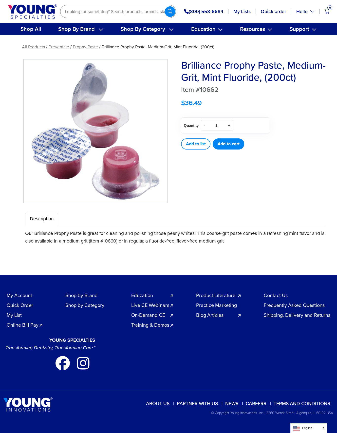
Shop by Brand (81, 295)
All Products (33, 47)
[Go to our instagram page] (83, 362)
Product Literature (215, 295)
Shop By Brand (76, 29)
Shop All (30, 29)
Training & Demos (150, 325)
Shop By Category (143, 29)
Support (299, 29)
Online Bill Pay (22, 325)
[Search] (170, 11)
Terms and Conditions (302, 403)
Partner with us (197, 403)
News (231, 403)
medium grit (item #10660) (90, 241)
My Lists (242, 11)
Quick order (273, 11)
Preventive (59, 47)
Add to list (196, 144)
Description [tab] (42, 218)
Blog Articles (210, 315)
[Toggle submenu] (100, 29)
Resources (252, 29)
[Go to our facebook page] (63, 362)
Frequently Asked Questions (294, 305)
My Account (19, 295)
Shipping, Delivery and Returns (297, 315)
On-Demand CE (148, 315)
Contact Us (276, 295)
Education (203, 29)
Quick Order (20, 305)
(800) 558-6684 (206, 11)
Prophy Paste (85, 47)
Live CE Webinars (150, 305)
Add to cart (229, 144)
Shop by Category (84, 305)
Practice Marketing (216, 305)
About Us (157, 403)
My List (14, 315)
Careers (256, 403)
